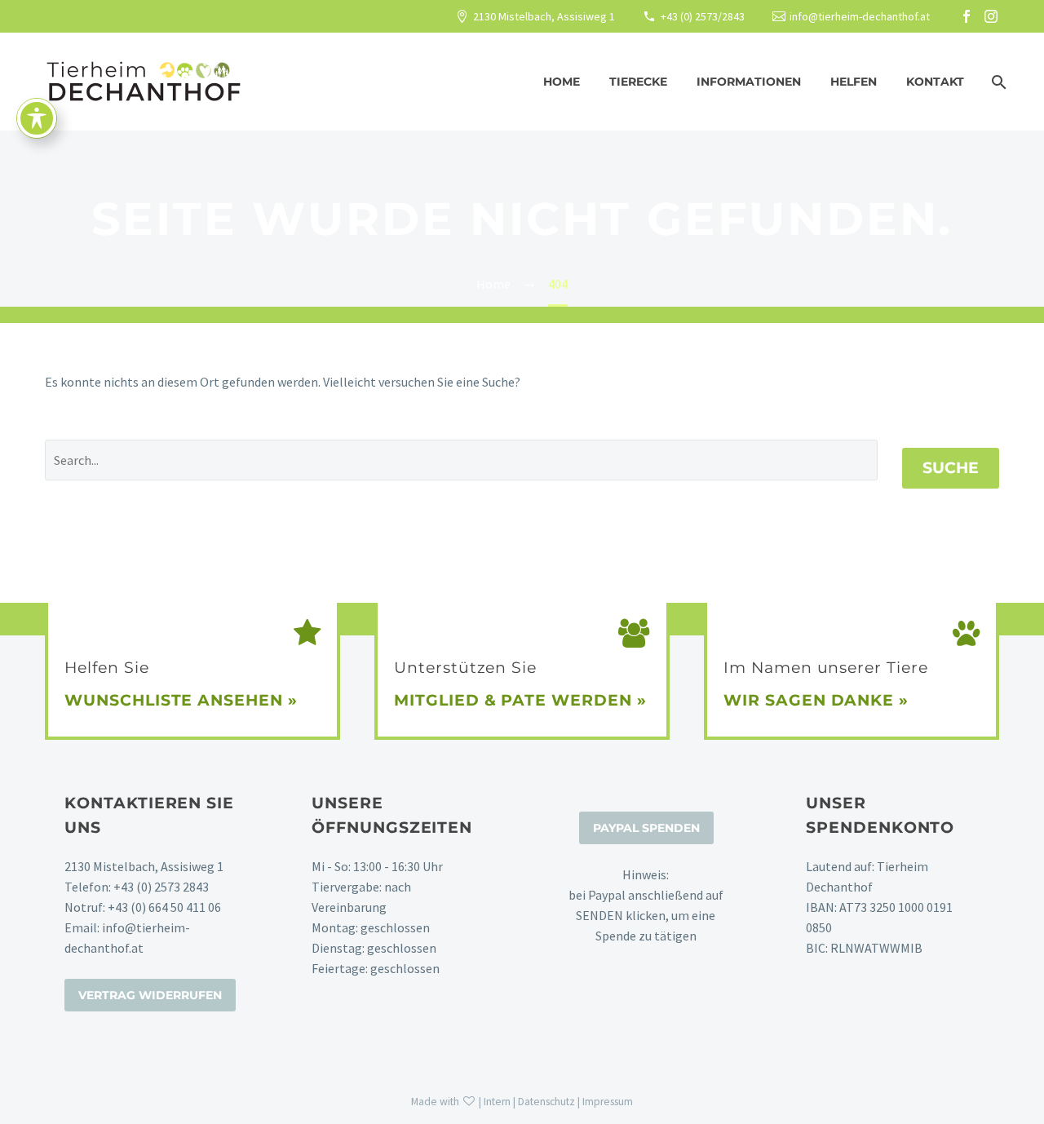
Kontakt (935, 81)
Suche (950, 467)
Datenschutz (546, 1102)
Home (561, 81)
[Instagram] (991, 16)
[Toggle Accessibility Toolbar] (36, 118)
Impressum (607, 1102)
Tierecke (638, 81)
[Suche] (997, 82)
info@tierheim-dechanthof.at (860, 16)
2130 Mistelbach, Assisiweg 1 (544, 16)
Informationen (749, 81)
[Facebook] (966, 16)
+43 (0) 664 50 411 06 (164, 907)
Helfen (853, 81)
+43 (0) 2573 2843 (161, 886)
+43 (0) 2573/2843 (703, 16)
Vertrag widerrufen (150, 995)
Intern (497, 1102)
